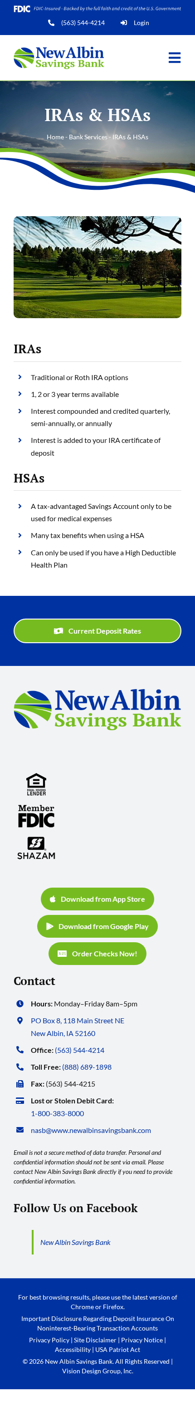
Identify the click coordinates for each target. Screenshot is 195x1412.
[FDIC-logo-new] (36, 808)
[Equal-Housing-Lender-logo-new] (36, 776)
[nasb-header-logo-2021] (59, 50)
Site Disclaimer (95, 1340)
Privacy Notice (142, 1340)
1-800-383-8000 (57, 1113)
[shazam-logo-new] (36, 840)
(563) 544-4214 (83, 22)
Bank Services (88, 137)
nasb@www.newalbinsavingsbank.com (91, 1130)
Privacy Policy (49, 1340)
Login (141, 22)
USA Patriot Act (117, 1349)
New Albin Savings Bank (75, 1242)
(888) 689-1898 (87, 1066)
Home (55, 137)
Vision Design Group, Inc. (97, 1371)
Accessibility (73, 1349)
